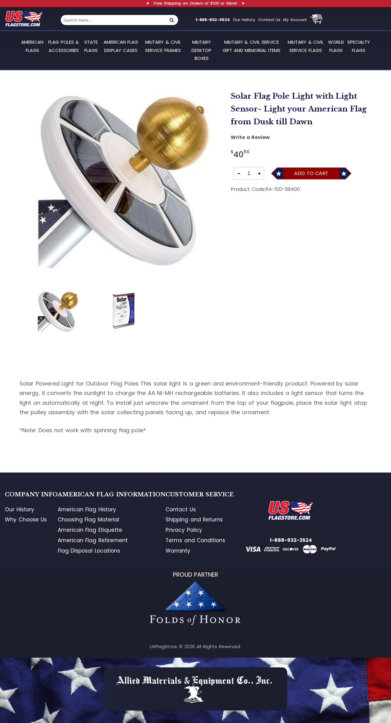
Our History (244, 20)
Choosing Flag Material (88, 519)
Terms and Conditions (195, 540)
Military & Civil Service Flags (305, 46)
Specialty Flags (358, 46)
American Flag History (87, 509)
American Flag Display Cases (121, 46)
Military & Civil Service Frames (163, 46)
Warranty (178, 550)
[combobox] (113, 20)
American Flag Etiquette (90, 530)
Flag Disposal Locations (89, 550)
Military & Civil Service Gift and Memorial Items (251, 46)
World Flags (336, 46)
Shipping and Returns (194, 519)
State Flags (91, 46)
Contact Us (269, 20)
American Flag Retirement (93, 540)
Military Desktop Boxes (201, 50)
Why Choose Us (26, 519)
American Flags (32, 46)
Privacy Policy (184, 530)
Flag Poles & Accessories (63, 46)
